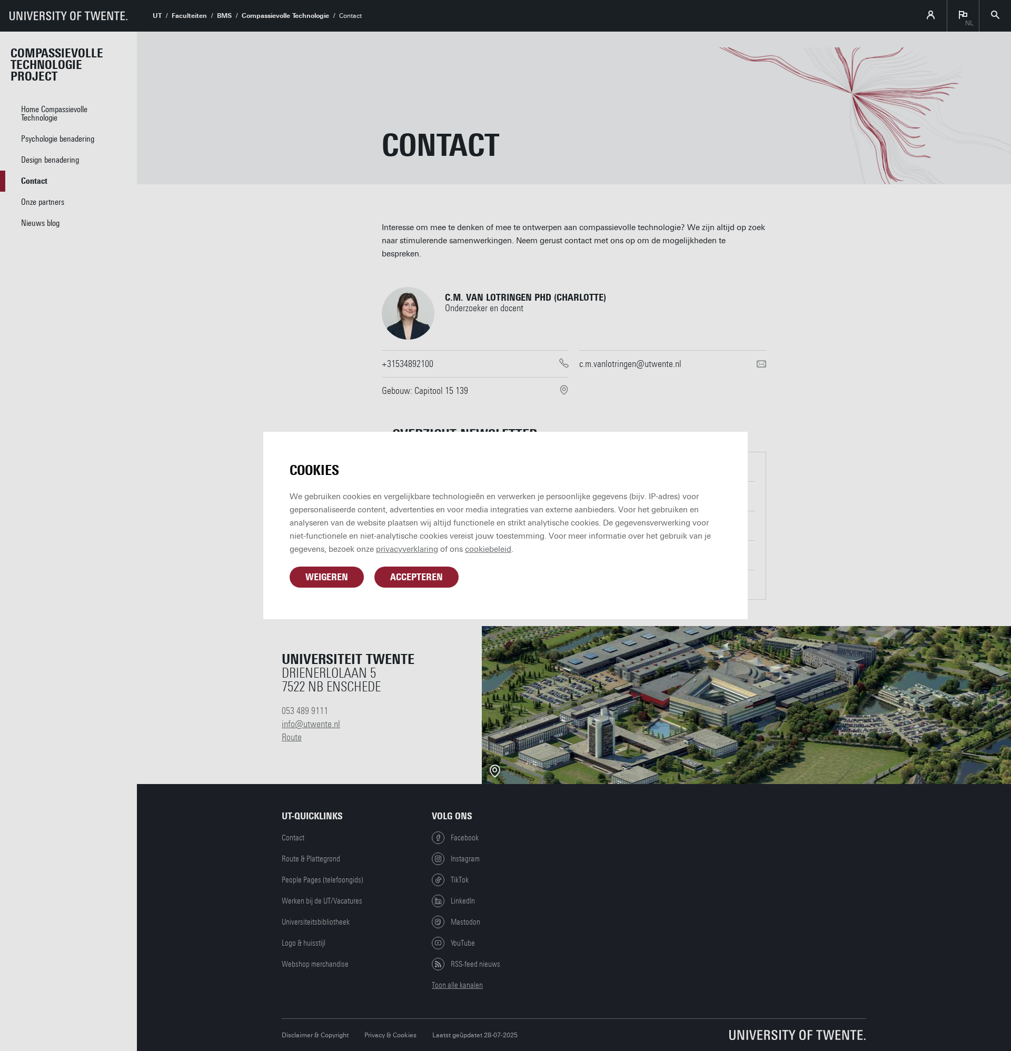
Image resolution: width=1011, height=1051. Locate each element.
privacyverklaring (407, 549)
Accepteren (416, 577)
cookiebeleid (488, 549)
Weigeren (326, 577)
